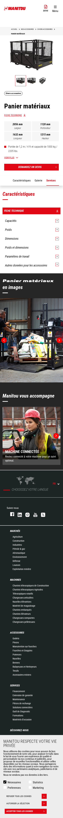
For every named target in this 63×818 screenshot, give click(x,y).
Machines (15, 579)
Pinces (16, 642)
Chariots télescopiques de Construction (31, 585)
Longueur (17, 138)
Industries (17, 544)
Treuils (16, 670)
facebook (10, 514)
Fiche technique (13, 115)
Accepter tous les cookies (19, 811)
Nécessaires (14, 782)
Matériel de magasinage (24, 605)
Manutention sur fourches (24, 646)
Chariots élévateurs (22, 613)
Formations (18, 715)
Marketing (38, 787)
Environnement (20, 557)
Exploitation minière (22, 569)
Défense (16, 561)
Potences (17, 654)
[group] (31, 436)
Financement (19, 691)
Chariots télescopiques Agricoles (28, 589)
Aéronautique (19, 553)
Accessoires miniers (22, 674)
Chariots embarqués (22, 609)
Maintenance (19, 699)
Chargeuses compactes (23, 618)
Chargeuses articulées (23, 597)
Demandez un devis (29, 167)
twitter (41, 514)
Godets (16, 638)
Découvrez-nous (19, 730)
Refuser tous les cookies (18, 796)
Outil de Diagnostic (21, 711)
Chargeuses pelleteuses (24, 622)
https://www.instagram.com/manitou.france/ (26, 514)
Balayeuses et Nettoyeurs (24, 666)
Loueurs (16, 565)
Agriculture (18, 536)
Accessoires (17, 632)
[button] (55, 8)
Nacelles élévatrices (22, 601)
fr (54, 483)
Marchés (15, 531)
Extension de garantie (23, 695)
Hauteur (45, 138)
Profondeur (45, 128)
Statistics (38, 782)
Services (15, 685)
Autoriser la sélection (18, 803)
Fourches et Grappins (22, 650)
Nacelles (17, 658)
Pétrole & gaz (19, 549)
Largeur (17, 128)
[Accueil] (15, 8)
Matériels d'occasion (22, 719)
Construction (18, 540)
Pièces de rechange (22, 703)
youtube (34, 514)
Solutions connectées (22, 707)
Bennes (16, 662)
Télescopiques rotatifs (23, 593)
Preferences (14, 787)
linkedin (18, 514)
